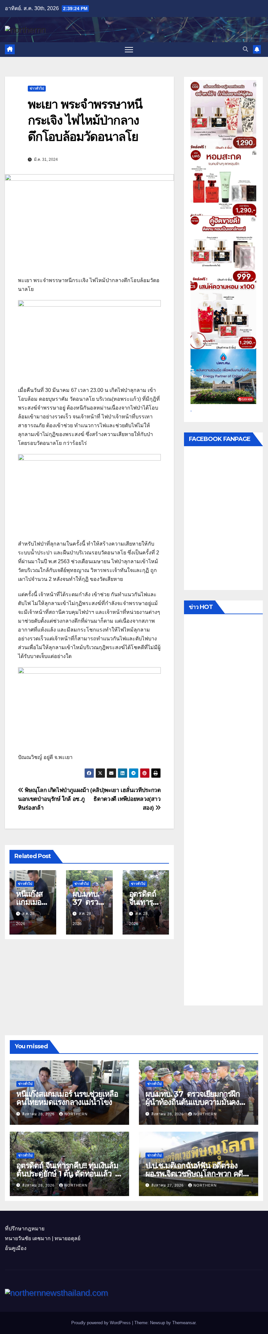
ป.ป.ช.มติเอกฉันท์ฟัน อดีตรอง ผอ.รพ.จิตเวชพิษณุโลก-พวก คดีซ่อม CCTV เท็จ (194, 1174)
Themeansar (183, 1322)
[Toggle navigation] (129, 49)
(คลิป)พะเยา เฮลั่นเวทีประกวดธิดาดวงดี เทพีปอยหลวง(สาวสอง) (125, 799)
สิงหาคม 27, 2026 (168, 1185)
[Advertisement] (223, 811)
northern (76, 1114)
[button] (245, 49)
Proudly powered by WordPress (101, 1322)
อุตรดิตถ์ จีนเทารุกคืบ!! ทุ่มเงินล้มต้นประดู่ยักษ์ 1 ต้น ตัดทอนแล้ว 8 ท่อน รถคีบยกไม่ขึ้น (68, 1174)
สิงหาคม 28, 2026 (39, 1114)
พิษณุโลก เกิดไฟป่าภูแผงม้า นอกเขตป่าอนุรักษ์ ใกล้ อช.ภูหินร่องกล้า (53, 799)
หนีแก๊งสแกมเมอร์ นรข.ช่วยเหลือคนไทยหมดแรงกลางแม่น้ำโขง (67, 1098)
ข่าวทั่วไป (37, 88)
